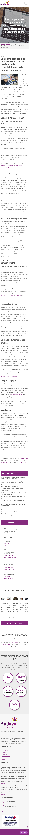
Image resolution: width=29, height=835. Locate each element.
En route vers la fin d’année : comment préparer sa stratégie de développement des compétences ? (13, 481)
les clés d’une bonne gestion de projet (11, 376)
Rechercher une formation (14, 623)
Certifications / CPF (6, 756)
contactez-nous (24, 458)
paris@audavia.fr (9, 545)
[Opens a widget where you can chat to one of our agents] (24, 832)
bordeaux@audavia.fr (10, 557)
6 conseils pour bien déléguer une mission (11, 515)
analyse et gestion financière (8, 329)
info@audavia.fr (5, 462)
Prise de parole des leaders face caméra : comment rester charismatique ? (13, 493)
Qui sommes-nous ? (6, 750)
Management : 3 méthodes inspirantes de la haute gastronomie (13, 497)
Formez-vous (4, 754)
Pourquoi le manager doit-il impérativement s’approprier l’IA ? (11, 512)
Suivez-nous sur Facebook (10, 806)
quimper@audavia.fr (10, 569)
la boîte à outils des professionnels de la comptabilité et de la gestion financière (11, 167)
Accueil (3, 44)
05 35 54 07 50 (9, 555)
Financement (4, 757)
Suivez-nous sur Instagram (10, 810)
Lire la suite (3, 774)
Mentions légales (19, 831)
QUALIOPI (23, 462)
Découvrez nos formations (8, 456)
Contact (3, 759)
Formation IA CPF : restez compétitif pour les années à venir (14, 508)
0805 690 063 (8, 576)
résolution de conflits (17, 394)
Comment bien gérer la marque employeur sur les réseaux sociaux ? (13, 504)
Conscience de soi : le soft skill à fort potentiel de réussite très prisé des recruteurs (12, 478)
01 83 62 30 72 (9, 543)
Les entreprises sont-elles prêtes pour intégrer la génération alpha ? (12, 501)
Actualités (8, 44)
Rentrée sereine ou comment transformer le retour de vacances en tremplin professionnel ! (13, 485)
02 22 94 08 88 (9, 567)
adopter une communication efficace (10, 295)
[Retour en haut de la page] (26, 826)
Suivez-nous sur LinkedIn (10, 801)
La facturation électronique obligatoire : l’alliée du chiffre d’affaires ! (13, 489)
